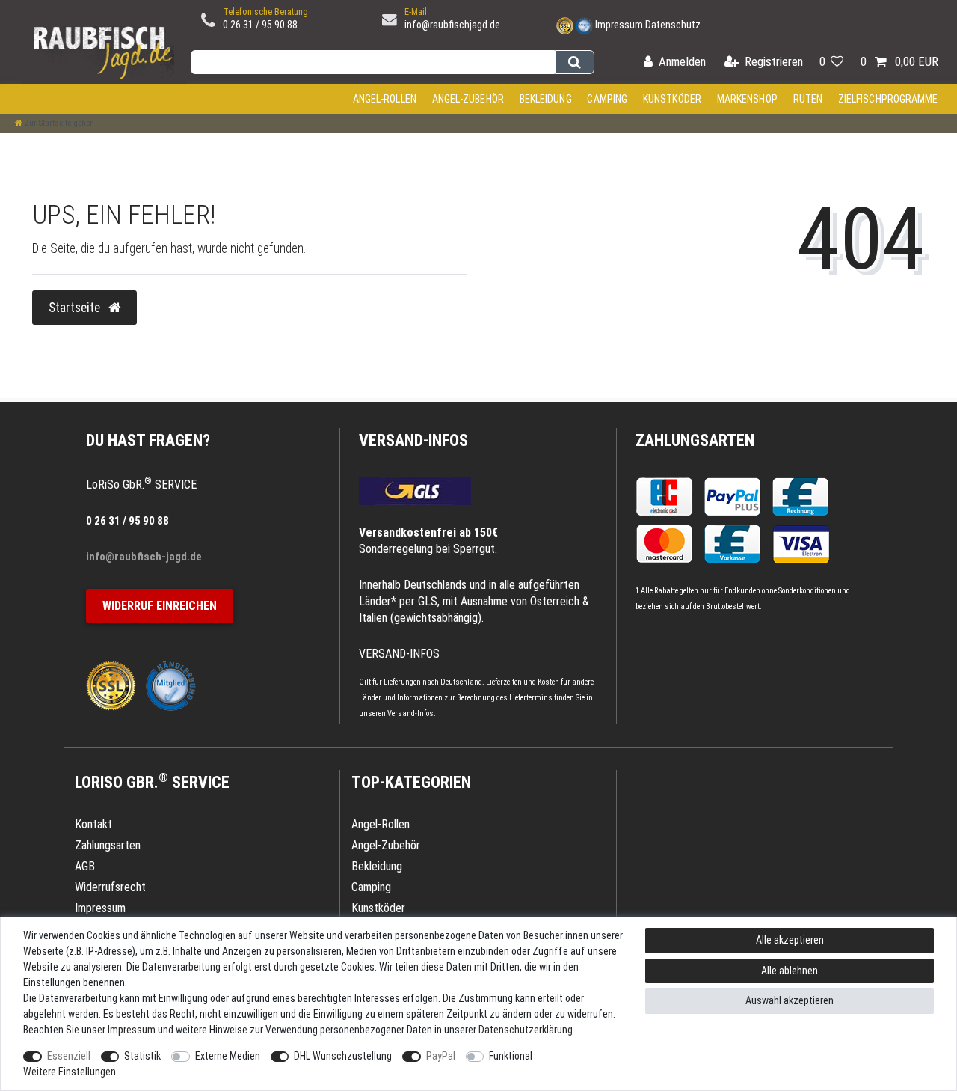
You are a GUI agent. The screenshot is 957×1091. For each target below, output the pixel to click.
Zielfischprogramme (888, 99)
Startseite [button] (76, 307)
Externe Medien (227, 1056)
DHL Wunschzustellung (343, 1056)
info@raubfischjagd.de (452, 25)
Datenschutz (673, 25)
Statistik (142, 1056)
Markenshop (747, 99)
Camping (607, 99)
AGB (85, 866)
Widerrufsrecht (110, 887)
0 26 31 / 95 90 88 (260, 25)
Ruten (808, 99)
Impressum (619, 25)
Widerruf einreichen (159, 606)
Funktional (510, 1056)
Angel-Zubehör (468, 99)
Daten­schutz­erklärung (525, 1030)
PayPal (440, 1056)
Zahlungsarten (695, 440)
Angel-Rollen (384, 99)
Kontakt (93, 824)
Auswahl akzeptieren (789, 1000)
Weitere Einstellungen (69, 1072)
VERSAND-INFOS (413, 440)
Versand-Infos (410, 713)
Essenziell (68, 1056)
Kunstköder (672, 99)
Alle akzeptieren (790, 940)
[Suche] (574, 62)
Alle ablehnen (789, 971)
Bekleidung (546, 99)
